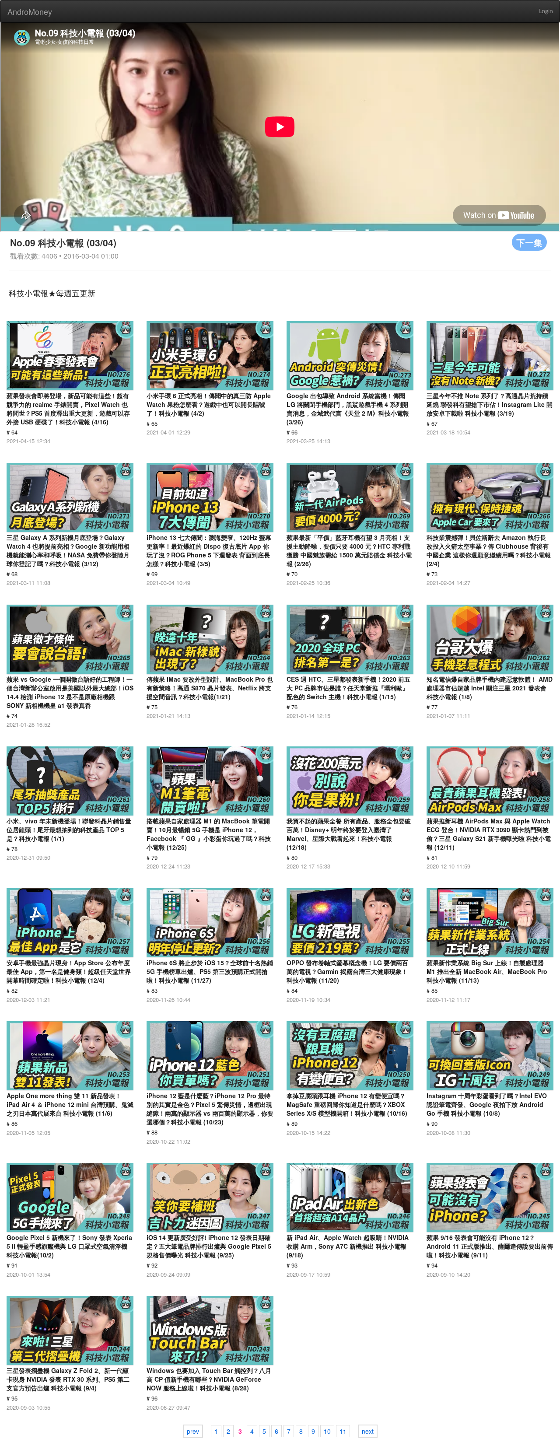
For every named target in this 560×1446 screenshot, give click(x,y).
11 (343, 1431)
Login (546, 11)
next (368, 1431)
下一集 (529, 242)
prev (193, 1431)
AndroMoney (29, 11)
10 (327, 1431)
